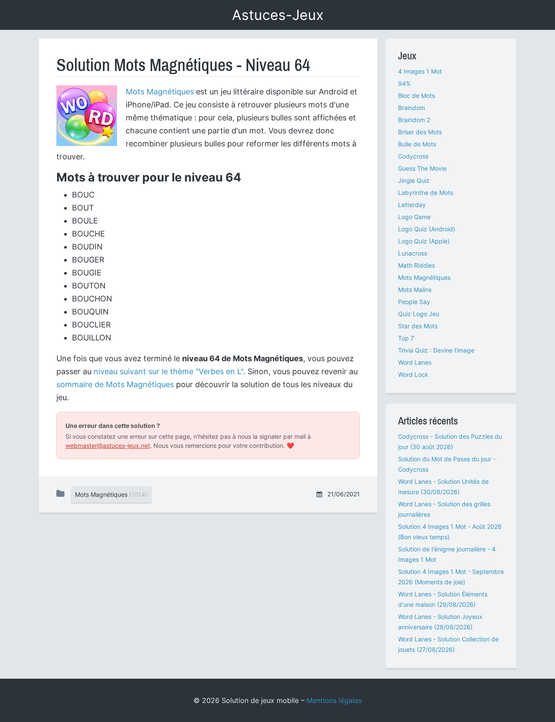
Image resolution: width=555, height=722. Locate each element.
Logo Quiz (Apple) (424, 241)
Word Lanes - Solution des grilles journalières (444, 509)
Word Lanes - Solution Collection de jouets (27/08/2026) (448, 644)
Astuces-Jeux (277, 14)
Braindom (411, 107)
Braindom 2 (414, 119)
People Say (414, 301)
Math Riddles (416, 265)
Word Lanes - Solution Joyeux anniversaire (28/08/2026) (440, 622)
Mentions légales (334, 700)
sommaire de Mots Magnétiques (115, 384)
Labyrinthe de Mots (425, 192)
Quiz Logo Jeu (418, 313)
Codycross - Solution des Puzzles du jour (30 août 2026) (450, 441)
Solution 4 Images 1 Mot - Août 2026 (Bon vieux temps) (450, 532)
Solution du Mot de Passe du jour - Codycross (447, 464)
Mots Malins (414, 289)
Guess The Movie (422, 168)
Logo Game (414, 216)
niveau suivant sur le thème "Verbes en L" (168, 371)
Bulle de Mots (417, 144)
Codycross (413, 156)
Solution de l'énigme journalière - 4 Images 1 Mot (447, 554)
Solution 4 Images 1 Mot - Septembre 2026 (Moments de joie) (451, 577)
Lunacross (412, 253)
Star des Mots (417, 326)
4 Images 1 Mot (420, 71)
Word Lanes (414, 362)
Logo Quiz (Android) (426, 229)
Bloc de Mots (416, 95)
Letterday (412, 204)
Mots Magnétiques (160, 91)
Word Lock (413, 374)
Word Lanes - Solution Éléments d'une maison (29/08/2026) (442, 599)
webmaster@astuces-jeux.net (107, 445)
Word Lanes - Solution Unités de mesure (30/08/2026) (443, 486)
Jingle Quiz (414, 180)
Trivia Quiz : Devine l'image (436, 350)
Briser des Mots (420, 132)
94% (404, 83)
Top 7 (406, 338)
